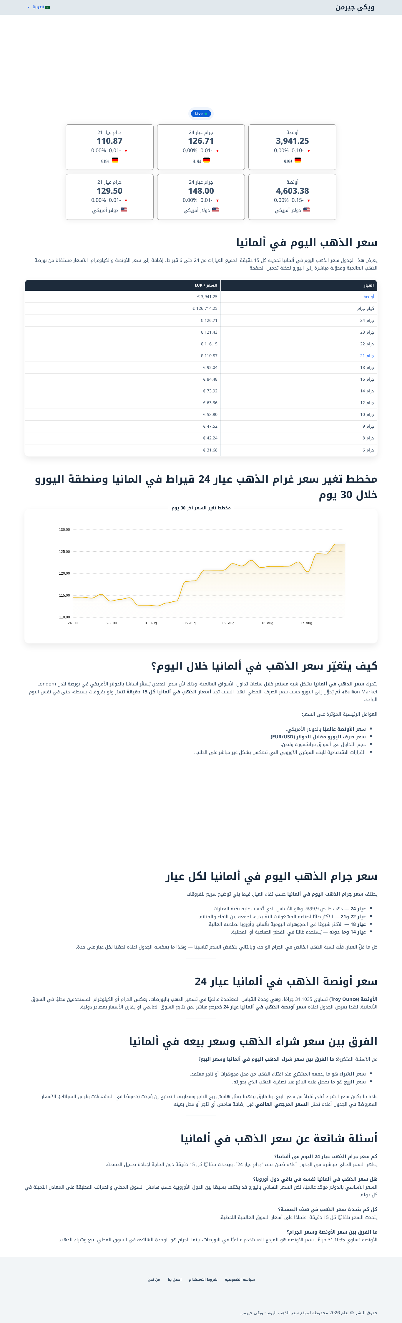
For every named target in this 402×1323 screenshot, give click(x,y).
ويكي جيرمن (355, 7)
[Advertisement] (201, 62)
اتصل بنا (175, 1279)
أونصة (368, 297)
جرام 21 (367, 356)
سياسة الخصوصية (240, 1279)
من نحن (154, 1279)
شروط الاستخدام (203, 1279)
